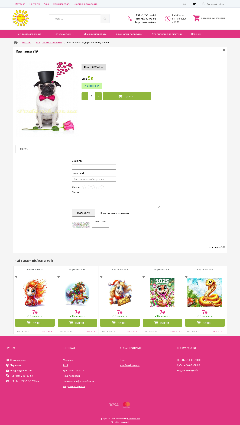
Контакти (34, 3)
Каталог (20, 3)
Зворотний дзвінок (145, 22)
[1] (84, 187)
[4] (97, 187)
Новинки (196, 33)
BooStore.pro (133, 418)
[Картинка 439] (77, 293)
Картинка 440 (35, 269)
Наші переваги (61, 3)
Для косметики (62, 33)
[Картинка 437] (162, 293)
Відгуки (24, 148)
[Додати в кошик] (127, 96)
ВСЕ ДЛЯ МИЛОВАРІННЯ (49, 42)
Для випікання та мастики (167, 33)
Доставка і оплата (73, 370)
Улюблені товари (130, 365)
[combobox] (79, 18)
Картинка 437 (162, 269)
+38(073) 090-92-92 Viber (24, 380)
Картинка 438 (120, 269)
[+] (98, 96)
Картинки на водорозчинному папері (88, 42)
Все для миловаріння (29, 33)
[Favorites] (194, 3)
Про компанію (18, 359)
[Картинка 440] (35, 293)
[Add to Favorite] (224, 50)
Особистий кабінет (216, 4)
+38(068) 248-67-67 (21, 375)
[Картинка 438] (120, 293)
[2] (89, 187)
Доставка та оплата (86, 3)
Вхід (122, 359)
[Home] (16, 42)
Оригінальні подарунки (129, 33)
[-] (85, 96)
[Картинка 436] (205, 293)
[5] (102, 187)
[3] (93, 187)
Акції (46, 3)
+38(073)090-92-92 (145, 18)
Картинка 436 (205, 269)
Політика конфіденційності (78, 380)
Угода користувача (74, 386)
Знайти (104, 18)
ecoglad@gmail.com (21, 370)
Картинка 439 (77, 269)
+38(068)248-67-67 (145, 15)
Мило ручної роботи (95, 33)
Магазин (26, 42)
